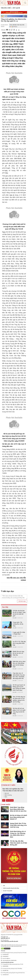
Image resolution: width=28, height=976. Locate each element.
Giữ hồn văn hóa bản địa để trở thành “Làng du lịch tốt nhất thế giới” (19, 613)
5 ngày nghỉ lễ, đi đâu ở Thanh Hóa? (19, 633)
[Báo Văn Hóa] (14, 927)
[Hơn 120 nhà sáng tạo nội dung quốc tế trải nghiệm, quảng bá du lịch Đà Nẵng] (7, 699)
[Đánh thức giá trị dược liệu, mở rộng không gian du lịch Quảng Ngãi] (7, 664)
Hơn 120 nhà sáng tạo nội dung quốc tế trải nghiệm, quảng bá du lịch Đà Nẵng (19, 699)
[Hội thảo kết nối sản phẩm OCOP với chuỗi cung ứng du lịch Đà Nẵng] (7, 710)
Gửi (4, 800)
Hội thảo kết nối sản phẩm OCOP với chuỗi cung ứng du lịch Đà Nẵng (19, 711)
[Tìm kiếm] (25, 3)
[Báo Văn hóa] (14, 2)
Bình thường (8, 795)
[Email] (9, 30)
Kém (6, 797)
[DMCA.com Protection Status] (5, 948)
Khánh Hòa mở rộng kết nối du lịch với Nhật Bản (18, 653)
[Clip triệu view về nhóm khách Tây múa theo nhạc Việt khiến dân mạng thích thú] (7, 675)
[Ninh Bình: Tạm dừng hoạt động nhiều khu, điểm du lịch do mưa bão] (5, 809)
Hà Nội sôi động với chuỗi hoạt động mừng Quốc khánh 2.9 (18, 817)
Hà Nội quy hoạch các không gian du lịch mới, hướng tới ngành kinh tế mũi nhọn (19, 687)
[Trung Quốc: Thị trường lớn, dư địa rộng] (7, 624)
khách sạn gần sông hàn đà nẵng (11, 888)
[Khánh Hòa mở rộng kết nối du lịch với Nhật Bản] (7, 654)
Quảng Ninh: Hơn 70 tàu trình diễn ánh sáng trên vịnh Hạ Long (18, 825)
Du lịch (14, 617)
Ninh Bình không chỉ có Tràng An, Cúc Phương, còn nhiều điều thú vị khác (18, 834)
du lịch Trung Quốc (7, 890)
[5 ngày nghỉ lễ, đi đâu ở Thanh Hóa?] (7, 634)
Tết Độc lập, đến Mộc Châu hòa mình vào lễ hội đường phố (18, 843)
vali (4, 885)
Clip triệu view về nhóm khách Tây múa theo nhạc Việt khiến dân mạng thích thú (19, 675)
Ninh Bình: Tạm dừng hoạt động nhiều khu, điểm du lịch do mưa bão (18, 809)
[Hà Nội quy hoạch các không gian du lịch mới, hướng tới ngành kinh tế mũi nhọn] (7, 687)
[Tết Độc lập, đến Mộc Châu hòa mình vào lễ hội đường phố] (5, 843)
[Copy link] (11, 30)
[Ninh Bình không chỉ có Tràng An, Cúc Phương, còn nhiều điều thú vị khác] (5, 833)
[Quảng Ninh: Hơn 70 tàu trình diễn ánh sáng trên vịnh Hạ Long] (5, 825)
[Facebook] (7, 30)
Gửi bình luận (22, 601)
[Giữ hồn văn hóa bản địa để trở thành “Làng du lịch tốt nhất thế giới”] (7, 613)
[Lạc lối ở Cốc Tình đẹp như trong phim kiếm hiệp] (7, 644)
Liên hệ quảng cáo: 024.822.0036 (9, 960)
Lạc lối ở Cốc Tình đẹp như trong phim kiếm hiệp (19, 643)
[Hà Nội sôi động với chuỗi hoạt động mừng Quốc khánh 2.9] (5, 817)
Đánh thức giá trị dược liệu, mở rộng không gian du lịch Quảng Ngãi (19, 664)
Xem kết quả (10, 800)
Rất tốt (7, 793)
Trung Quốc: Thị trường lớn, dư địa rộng (18, 624)
